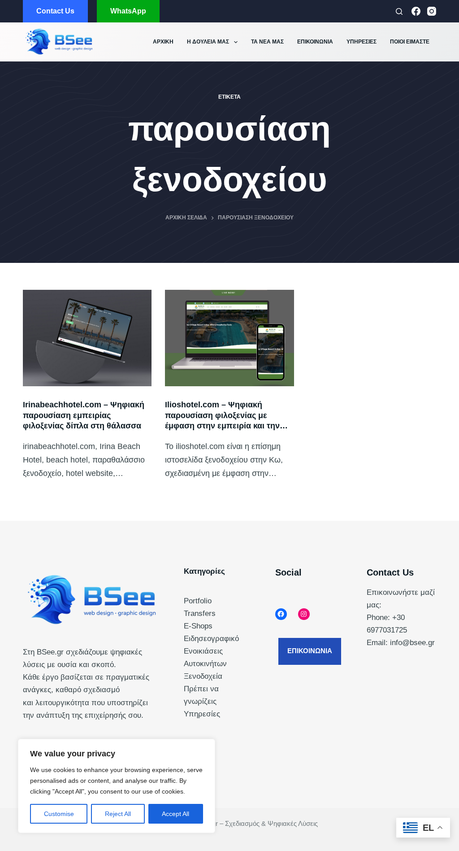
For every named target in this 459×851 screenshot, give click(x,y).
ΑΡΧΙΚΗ (163, 42)
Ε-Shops (198, 626)
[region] (116, 786)
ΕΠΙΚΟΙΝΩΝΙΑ (315, 42)
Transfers (200, 613)
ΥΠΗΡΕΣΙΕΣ (361, 42)
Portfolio (198, 601)
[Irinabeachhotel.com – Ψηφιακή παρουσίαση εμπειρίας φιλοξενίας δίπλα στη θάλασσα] (87, 338)
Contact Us (55, 11)
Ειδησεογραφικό (211, 638)
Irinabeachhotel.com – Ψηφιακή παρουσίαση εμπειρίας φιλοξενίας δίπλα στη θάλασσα (83, 415)
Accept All (175, 813)
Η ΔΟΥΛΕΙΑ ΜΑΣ (208, 42)
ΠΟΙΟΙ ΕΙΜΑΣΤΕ (409, 42)
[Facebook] (415, 11)
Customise (59, 813)
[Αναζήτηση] (399, 11)
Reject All (118, 813)
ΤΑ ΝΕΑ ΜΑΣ (267, 42)
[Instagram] (431, 11)
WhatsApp (128, 11)
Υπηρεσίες (202, 714)
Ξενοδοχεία (203, 676)
